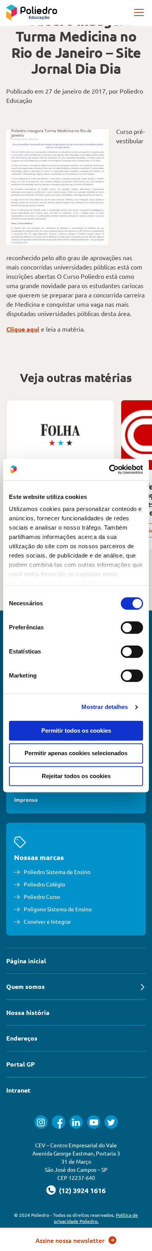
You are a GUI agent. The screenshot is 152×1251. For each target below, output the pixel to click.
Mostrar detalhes (104, 707)
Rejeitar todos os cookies (76, 776)
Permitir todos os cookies (76, 730)
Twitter (111, 1122)
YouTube (94, 1122)
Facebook (58, 1122)
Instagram (41, 1122)
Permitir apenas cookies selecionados (76, 753)
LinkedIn (76, 1122)
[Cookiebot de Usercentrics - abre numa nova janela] (109, 469)
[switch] (132, 627)
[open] (139, 12)
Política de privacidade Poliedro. (96, 1218)
